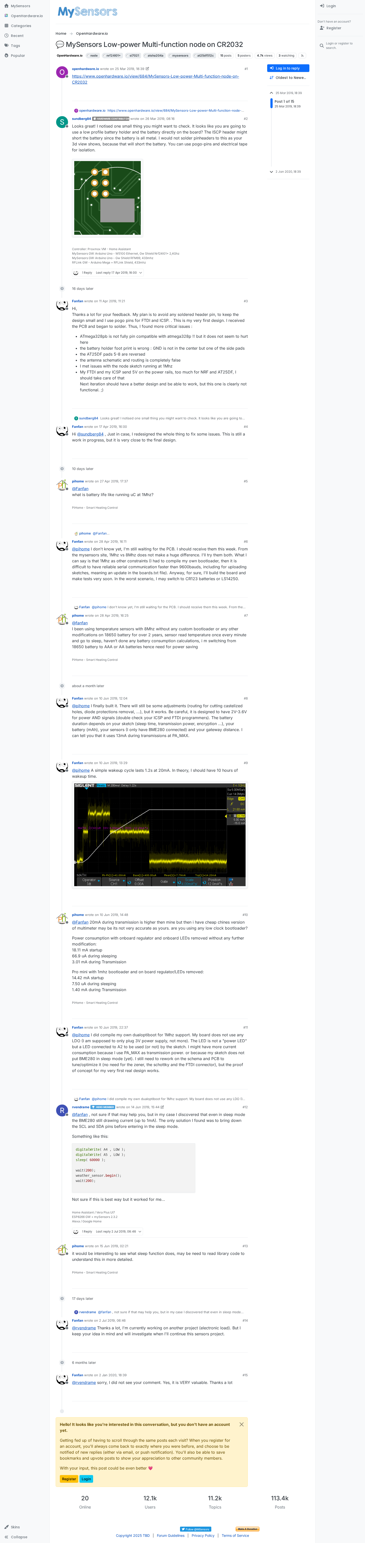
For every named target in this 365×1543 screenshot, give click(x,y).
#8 (246, 698)
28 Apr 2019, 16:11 (112, 541)
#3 (246, 301)
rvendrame (80, 1107)
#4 (246, 427)
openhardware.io (85, 69)
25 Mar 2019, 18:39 (129, 69)
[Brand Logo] (87, 12)
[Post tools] (243, 95)
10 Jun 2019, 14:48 (114, 915)
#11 (245, 1027)
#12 (245, 1107)
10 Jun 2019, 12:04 (113, 698)
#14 (245, 1320)
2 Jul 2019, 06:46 (112, 1320)
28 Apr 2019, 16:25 (114, 615)
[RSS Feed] (302, 55)
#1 (246, 69)
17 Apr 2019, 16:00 (113, 427)
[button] (24, 1527)
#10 (245, 915)
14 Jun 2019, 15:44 (145, 1107)
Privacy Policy (203, 1535)
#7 (246, 615)
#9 (246, 763)
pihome (78, 481)
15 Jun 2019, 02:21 (114, 1246)
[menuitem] (340, 6)
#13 (245, 1246)
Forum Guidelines (170, 1535)
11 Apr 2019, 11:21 (112, 301)
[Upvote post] (224, 95)
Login (86, 1479)
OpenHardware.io (69, 55)
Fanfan (77, 301)
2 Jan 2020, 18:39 (113, 1375)
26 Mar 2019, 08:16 (160, 119)
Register (69, 1479)
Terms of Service (235, 1535)
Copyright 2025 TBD (133, 1535)
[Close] (242, 1424)
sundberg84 (81, 119)
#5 (246, 481)
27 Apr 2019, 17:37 (114, 481)
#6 (246, 541)
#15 (245, 1375)
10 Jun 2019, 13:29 (113, 763)
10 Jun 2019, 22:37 (113, 1027)
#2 (246, 119)
